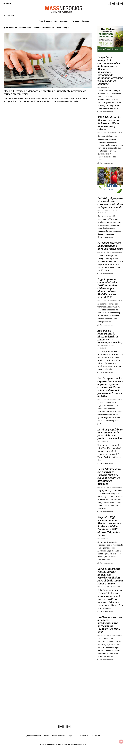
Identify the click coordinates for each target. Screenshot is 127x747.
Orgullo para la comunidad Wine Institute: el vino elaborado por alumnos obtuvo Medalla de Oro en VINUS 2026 (108, 288)
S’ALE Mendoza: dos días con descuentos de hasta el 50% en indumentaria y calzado (109, 123)
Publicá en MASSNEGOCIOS (89, 735)
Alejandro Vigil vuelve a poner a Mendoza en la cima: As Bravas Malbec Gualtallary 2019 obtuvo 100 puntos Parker (109, 526)
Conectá (85, 21)
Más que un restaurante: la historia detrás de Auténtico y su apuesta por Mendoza (110, 336)
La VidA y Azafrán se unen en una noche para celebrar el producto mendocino (110, 434)
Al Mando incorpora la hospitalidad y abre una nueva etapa (110, 245)
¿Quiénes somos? (33, 735)
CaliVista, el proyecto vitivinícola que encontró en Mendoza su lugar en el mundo (110, 203)
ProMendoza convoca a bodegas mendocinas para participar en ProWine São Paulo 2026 (110, 624)
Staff (46, 735)
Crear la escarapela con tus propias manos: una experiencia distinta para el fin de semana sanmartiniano (110, 576)
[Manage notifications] (121, 742)
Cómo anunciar (58, 735)
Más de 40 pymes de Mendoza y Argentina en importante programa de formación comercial (45, 92)
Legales (71, 735)
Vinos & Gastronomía (48, 21)
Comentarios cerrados (106, 112)
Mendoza (75, 21)
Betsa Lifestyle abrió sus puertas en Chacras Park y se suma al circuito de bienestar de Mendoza (109, 476)
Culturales (64, 21)
